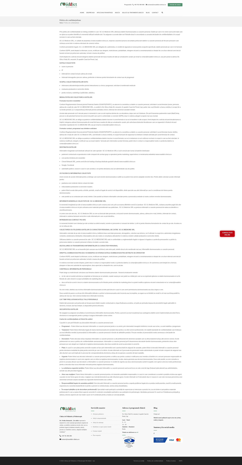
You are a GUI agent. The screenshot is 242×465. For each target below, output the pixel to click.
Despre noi (90, 12)
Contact (155, 12)
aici (137, 432)
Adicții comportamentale (99, 418)
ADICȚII (117, 12)
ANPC (180, 461)
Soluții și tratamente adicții (133, 12)
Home (82, 12)
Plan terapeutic (97, 435)
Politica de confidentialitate (155, 461)
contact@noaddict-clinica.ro (156, 4)
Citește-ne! (157, 414)
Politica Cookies (171, 461)
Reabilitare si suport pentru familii (102, 427)
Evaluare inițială (97, 431)
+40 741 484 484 (139, 4)
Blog (148, 12)
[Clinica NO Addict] (78, 4)
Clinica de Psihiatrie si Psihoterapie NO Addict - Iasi (79, 461)
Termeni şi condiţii (138, 461)
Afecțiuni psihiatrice (105, 12)
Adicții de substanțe (98, 422)
